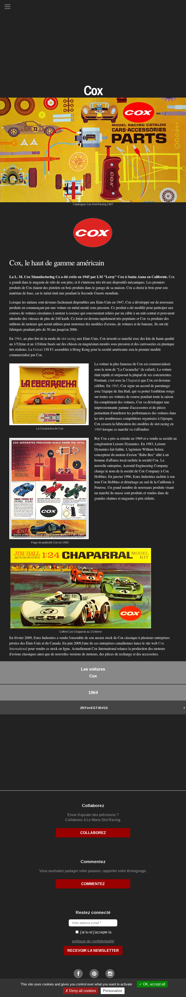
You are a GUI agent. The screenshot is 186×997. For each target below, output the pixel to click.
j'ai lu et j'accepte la (95, 932)
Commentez (93, 884)
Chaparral (133, 380)
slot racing (68, 338)
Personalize (112, 991)
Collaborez (93, 833)
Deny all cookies (82, 991)
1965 (115, 385)
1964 (18, 338)
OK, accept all (153, 984)
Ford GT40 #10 (94, 708)
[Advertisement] (93, 51)
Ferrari (38, 349)
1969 (98, 429)
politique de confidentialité (93, 941)
